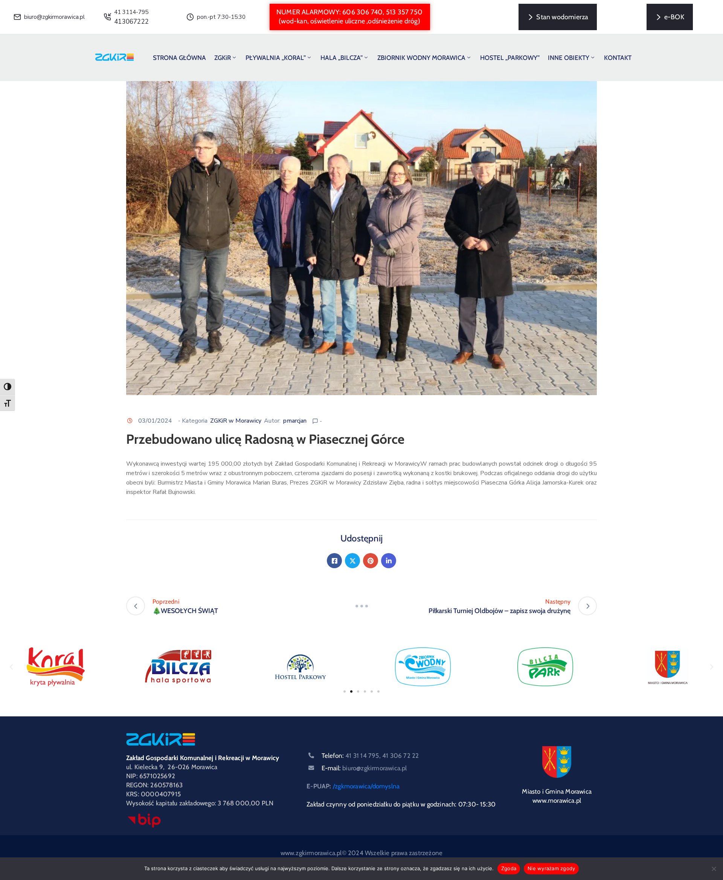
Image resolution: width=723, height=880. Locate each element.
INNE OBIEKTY (568, 57)
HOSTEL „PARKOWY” (510, 57)
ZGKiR (222, 57)
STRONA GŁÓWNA (179, 57)
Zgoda (508, 868)
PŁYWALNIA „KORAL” (276, 57)
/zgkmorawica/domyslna (366, 786)
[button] (350, 17)
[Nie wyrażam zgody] (713, 868)
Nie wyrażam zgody (551, 868)
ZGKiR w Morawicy (235, 421)
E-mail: (364, 768)
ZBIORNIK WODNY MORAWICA (421, 57)
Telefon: (370, 755)
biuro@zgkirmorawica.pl (54, 17)
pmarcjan (295, 421)
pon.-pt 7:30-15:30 (221, 17)
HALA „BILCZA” (341, 57)
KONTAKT (617, 57)
